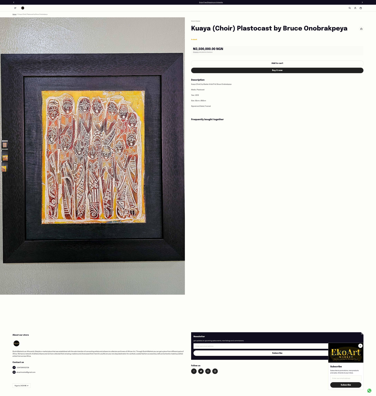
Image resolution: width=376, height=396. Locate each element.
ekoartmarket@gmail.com (25, 372)
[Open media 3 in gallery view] (5, 167)
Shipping (195, 52)
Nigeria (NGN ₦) (21, 386)
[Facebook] (194, 371)
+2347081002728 (22, 367)
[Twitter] (201, 371)
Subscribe (277, 353)
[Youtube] (208, 371)
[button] (349, 8)
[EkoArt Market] (23, 8)
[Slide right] (362, 2)
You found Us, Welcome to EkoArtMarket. (188, 2)
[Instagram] (215, 371)
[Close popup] (360, 346)
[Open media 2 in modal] (92, 156)
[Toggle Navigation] (15, 8)
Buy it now (277, 70)
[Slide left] (14, 2)
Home (14, 14)
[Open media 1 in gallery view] (5, 145)
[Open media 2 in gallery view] (5, 156)
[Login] (355, 8)
